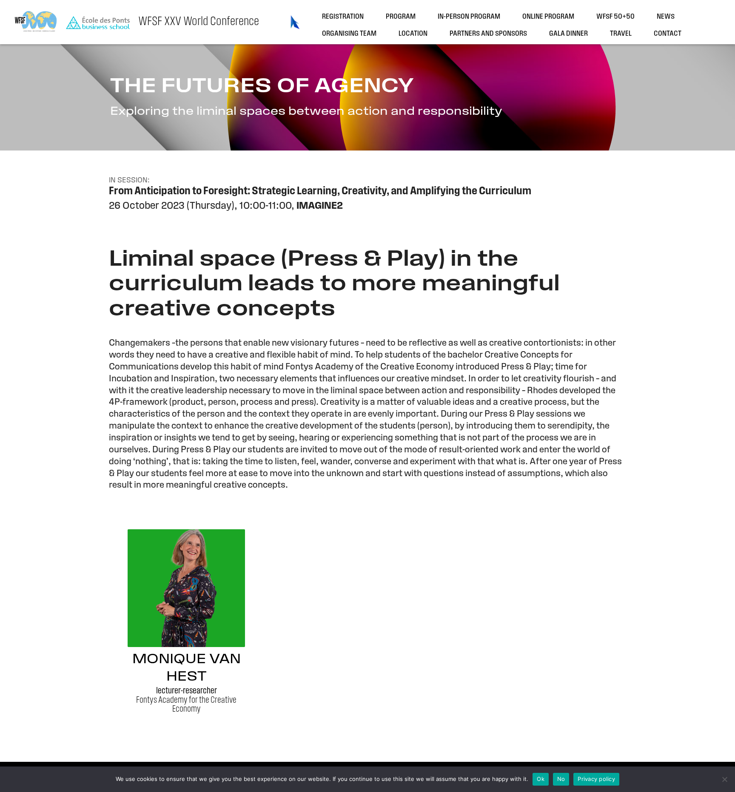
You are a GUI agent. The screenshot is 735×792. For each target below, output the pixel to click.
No (561, 778)
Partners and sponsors (488, 33)
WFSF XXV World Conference (198, 21)
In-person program (469, 16)
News (666, 16)
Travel (621, 33)
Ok (540, 778)
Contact (667, 33)
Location (413, 33)
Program (401, 16)
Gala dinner (568, 33)
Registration (343, 16)
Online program (548, 16)
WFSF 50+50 (615, 16)
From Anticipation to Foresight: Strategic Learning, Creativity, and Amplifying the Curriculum (320, 191)
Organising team (349, 33)
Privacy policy (596, 778)
